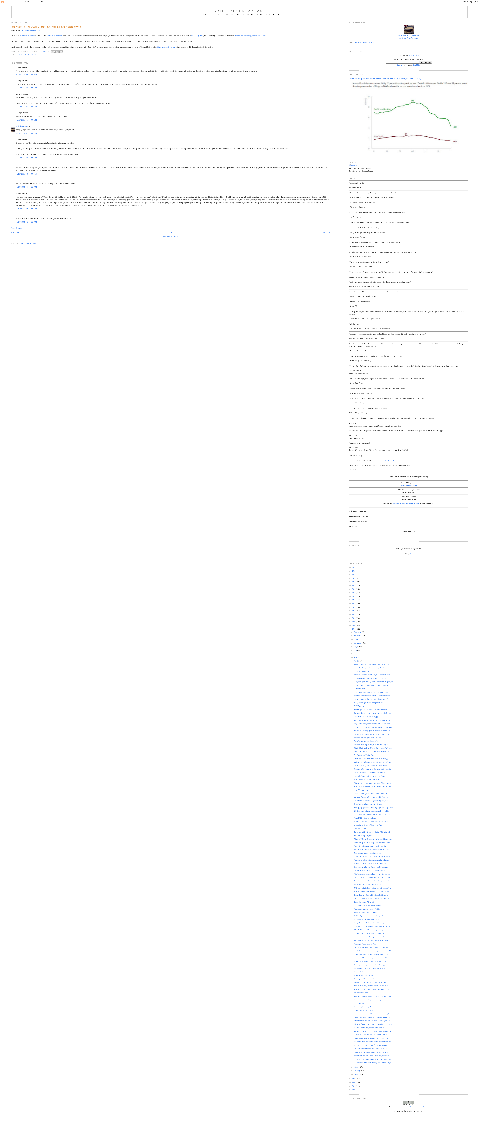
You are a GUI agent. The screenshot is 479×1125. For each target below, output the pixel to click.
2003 (354, 1089)
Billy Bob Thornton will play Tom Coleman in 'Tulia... (373, 996)
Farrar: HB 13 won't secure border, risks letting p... (372, 758)
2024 (354, 567)
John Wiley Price (197, 36)
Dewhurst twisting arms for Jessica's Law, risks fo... (372, 765)
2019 (354, 585)
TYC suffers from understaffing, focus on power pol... (372, 1048)
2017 (354, 592)
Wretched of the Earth (54, 36)
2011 (354, 614)
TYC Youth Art (359, 706)
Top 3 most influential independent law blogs (406, 503)
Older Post (326, 232)
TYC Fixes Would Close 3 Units (365, 944)
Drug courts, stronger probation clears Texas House (372, 723)
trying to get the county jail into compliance (250, 36)
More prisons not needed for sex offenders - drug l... (372, 1014)
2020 (354, 582)
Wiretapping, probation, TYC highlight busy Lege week (373, 807)
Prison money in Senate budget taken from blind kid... (373, 842)
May (356, 657)
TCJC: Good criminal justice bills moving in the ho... (372, 692)
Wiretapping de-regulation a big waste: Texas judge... (372, 783)
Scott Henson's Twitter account (363, 42)
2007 (354, 629)
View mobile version (170, 236)
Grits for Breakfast (239, 10)
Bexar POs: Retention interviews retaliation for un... (372, 989)
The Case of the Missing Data (364, 755)
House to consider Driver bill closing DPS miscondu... (373, 832)
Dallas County (30, 54)
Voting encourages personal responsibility (368, 702)
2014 (354, 603)
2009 (354, 621)
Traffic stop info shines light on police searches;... (371, 846)
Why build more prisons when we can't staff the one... (373, 874)
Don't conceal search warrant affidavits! (367, 853)
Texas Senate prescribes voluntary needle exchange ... (372, 685)
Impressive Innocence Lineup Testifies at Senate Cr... (372, 937)
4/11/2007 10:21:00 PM (26, 222)
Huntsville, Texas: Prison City (364, 902)
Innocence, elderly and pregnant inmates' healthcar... (372, 958)
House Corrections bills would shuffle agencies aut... (372, 881)
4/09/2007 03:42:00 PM (26, 74)
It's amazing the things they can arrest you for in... (371, 1007)
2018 (354, 589)
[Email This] (52, 51)
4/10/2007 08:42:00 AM (26, 174)
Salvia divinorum (360, 828)
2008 (354, 625)
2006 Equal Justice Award (409, 485)
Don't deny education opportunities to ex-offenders (371, 947)
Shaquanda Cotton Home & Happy (366, 716)
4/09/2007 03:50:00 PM (26, 88)
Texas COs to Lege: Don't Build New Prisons (369, 772)
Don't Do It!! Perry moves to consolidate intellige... (372, 898)
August (356, 646)
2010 (354, 618)
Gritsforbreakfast (22, 126)
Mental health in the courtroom (364, 975)
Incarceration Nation (361, 992)
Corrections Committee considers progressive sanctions (373, 769)
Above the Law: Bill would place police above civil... (372, 664)
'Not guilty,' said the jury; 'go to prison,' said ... (370, 776)
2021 (354, 578)
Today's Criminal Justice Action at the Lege (369, 923)
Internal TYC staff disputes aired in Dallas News (370, 863)
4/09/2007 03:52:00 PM (26, 106)
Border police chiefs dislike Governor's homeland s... (372, 720)
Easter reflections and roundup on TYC (367, 972)
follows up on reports (27, 36)
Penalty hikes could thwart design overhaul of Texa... (372, 674)
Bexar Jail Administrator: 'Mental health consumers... (372, 695)
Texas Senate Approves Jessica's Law (367, 741)
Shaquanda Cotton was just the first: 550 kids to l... (372, 1034)
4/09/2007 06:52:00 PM (26, 120)
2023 (354, 571)
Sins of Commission (361, 790)
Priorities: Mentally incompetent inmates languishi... (372, 744)
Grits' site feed (414, 55)
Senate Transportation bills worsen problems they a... (372, 1017)
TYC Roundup (359, 1003)
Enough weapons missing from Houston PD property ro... (374, 681)
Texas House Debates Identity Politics (367, 909)
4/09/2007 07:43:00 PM (26, 158)
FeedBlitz (416, 65)
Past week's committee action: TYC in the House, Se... (373, 1059)
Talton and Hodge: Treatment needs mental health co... (373, 839)
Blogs (20, 54)
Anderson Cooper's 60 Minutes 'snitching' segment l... (373, 797)
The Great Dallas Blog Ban (30, 30)
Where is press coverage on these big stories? (369, 884)
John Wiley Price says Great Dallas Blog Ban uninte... (373, 926)
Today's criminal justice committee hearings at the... (372, 1052)
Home (171, 232)
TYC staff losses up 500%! (363, 671)
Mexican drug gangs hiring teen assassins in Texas (371, 849)
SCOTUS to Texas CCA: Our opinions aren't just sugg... (373, 727)
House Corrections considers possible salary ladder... (372, 940)
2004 (354, 1086)
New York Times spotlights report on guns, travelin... (372, 1000)
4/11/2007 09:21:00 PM (26, 209)
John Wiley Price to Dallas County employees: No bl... (373, 951)
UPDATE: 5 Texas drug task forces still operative (371, 1045)
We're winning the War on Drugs (365, 912)
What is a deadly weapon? (363, 835)
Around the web (359, 688)
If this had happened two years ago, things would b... (372, 930)
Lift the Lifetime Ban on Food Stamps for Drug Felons (373, 1024)
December (357, 632)
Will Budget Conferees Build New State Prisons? (371, 709)
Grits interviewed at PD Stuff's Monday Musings (371, 867)
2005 (354, 1082)
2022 (354, 574)
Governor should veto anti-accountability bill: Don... (372, 713)
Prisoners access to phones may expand (367, 737)
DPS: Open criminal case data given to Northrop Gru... (373, 888)
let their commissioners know (166, 47)
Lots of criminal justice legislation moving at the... (371, 793)
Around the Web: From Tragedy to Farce (368, 825)
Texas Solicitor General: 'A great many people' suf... (372, 800)
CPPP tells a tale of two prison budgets (367, 905)
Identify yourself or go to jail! (364, 1010)
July (355, 650)
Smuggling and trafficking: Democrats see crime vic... (373, 856)
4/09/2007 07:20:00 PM (26, 133)
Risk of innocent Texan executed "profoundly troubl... (373, 877)
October (357, 639)
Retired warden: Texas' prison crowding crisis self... (372, 1056)
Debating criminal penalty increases (366, 919)
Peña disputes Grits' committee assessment (368, 979)
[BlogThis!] (55, 51)
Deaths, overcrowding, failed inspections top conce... (372, 961)
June (356, 654)
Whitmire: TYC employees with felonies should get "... (373, 730)
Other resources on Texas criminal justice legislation (372, 1021)
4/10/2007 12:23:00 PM (26, 187)
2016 (354, 596)
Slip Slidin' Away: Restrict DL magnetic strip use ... (372, 668)
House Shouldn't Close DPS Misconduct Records (371, 895)
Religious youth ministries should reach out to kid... (372, 811)
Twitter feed (389, 461)
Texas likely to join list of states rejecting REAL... (371, 860)
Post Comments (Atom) (28, 243)
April (356, 661)
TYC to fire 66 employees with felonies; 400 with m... (373, 814)
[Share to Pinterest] (62, 51)
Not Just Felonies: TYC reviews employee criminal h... (373, 1031)
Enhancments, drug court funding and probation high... (373, 1062)
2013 (354, 607)
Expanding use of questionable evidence (368, 804)
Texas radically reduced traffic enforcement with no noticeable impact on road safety (385, 78)
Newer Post (15, 232)
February (357, 1070)
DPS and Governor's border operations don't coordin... (373, 1041)
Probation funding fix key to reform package (369, 933)
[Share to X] (57, 51)
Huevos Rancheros (416, 554)
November (358, 635)
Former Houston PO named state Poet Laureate (370, 678)
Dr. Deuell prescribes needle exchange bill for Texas (372, 916)
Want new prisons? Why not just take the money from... (373, 786)
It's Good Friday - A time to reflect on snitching (370, 982)
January (357, 1074)
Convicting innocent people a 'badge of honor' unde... (372, 734)
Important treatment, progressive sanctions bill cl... (372, 821)
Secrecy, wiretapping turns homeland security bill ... (372, 870)
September (358, 643)
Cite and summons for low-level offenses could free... (372, 699)
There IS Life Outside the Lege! (365, 818)
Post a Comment (16, 228)
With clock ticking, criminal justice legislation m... (372, 985)
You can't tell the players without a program (369, 1027)
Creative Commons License (419, 1107)
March (356, 1067)
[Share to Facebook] (59, 51)
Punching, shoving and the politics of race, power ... (372, 965)
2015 (354, 600)
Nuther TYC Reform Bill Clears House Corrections (371, 751)
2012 (354, 611)
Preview (400, 65)
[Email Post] (49, 51)
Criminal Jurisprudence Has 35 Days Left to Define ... (373, 748)
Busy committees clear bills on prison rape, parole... (372, 891)
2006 (354, 1079)
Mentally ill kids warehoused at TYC (366, 779)
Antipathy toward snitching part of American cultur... (372, 762)
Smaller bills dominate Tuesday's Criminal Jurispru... (372, 954)
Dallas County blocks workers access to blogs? (370, 968)
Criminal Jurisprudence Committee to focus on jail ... (372, 1038)
